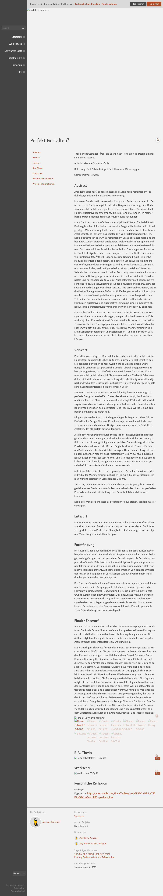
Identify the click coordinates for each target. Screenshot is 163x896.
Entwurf (36, 162)
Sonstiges (79, 816)
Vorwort (36, 157)
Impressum (11, 885)
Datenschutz (19, 888)
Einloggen (154, 3)
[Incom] (19, 882)
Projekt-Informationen (43, 183)
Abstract (36, 152)
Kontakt (21, 885)
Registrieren (138, 3)
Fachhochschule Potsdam (87, 4)
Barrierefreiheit (18, 891)
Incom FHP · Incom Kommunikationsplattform (13, 13)
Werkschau (37, 173)
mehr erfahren (110, 4)
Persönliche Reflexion (42, 178)
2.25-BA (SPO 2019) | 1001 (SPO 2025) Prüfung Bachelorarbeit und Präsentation (94, 855)
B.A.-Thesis (37, 168)
